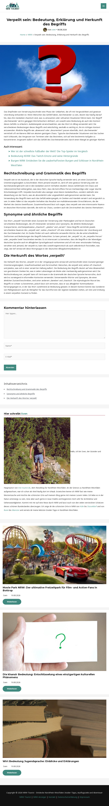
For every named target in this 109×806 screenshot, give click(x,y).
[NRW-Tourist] (13, 6)
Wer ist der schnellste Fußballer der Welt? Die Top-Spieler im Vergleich (49, 151)
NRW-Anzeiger (39, 797)
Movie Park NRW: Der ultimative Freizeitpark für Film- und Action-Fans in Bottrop (50, 589)
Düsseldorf (92, 506)
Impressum (85, 797)
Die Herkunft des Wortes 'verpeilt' (22, 398)
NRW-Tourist (25, 797)
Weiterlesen (12, 601)
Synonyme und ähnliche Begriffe (21, 393)
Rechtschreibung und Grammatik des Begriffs (27, 389)
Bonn (6, 510)
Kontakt (52, 797)
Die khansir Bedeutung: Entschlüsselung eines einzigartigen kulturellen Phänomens (49, 676)
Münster (15, 510)
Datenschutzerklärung (67, 797)
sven (5, 595)
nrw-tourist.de (24, 487)
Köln (82, 506)
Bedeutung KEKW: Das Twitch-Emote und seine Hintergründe (44, 156)
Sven (24, 413)
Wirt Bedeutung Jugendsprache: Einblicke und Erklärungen (41, 761)
